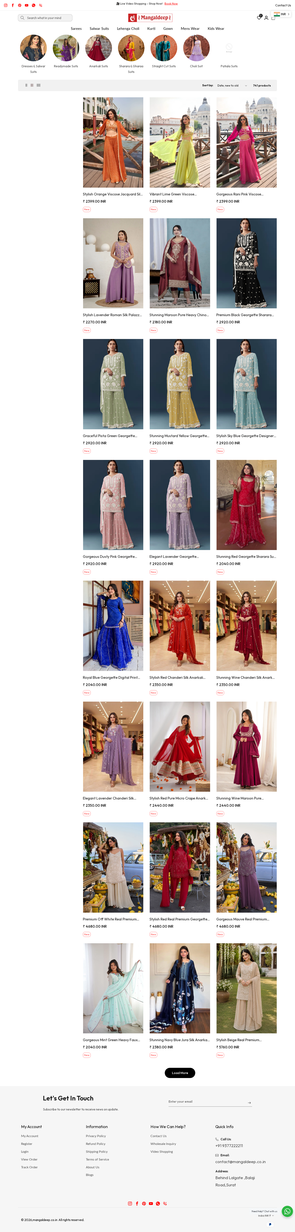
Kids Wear (216, 29)
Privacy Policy (96, 1136)
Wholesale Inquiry (163, 1144)
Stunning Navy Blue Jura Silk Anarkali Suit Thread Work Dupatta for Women (179, 1040)
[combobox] (45, 17)
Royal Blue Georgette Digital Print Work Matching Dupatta (110, 677)
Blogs (90, 1175)
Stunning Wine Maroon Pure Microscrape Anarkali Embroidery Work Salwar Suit (243, 798)
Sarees (76, 29)
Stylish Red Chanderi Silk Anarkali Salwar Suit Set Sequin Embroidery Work (177, 677)
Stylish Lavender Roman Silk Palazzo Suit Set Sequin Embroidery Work (112, 315)
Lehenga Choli (128, 29)
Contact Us (283, 5)
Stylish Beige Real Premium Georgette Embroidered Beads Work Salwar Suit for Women (246, 1040)
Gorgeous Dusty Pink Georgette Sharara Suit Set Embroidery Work (110, 556)
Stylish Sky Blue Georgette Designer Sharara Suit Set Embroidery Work (245, 435)
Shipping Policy (97, 1151)
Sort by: (207, 85)
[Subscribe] (249, 1103)
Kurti (151, 29)
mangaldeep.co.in (45, 1219)
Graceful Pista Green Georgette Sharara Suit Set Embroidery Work (110, 435)
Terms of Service (97, 1159)
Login (24, 1151)
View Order (29, 1159)
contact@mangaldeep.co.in (240, 1161)
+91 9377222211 (229, 1145)
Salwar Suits (99, 29)
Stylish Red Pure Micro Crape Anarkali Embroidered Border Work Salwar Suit (180, 798)
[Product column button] (26, 85)
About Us (92, 1167)
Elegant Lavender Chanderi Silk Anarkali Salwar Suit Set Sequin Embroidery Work (108, 798)
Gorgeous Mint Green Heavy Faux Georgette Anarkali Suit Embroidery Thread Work (112, 1040)
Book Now (171, 3)
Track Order (29, 1167)
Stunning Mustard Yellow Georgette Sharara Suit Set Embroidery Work (178, 435)
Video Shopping (162, 1151)
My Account (29, 1136)
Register (26, 1144)
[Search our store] (22, 17)
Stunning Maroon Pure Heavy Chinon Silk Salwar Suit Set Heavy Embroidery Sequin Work (180, 315)
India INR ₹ (265, 1215)
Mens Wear (190, 29)
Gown (168, 29)
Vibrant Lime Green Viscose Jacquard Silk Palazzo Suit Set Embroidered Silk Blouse (174, 194)
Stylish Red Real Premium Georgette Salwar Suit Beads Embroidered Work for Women (180, 919)
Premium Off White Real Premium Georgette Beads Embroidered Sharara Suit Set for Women (110, 919)
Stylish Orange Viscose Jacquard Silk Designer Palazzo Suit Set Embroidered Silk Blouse (112, 194)
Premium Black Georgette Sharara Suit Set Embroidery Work (244, 315)
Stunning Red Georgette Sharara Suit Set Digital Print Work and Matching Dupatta (246, 556)
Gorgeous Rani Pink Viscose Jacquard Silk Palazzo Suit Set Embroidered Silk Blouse (240, 194)
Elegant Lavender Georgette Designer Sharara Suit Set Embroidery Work (180, 556)
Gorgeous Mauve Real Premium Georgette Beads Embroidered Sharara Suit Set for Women (241, 919)
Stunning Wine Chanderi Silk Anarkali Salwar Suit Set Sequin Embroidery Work (246, 677)
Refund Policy (95, 1144)
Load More (180, 1073)
